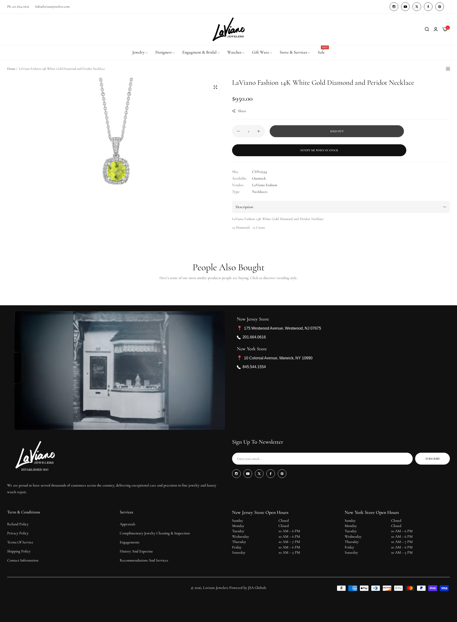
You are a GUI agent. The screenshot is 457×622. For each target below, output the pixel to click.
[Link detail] (394, 6)
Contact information (22, 560)
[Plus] (258, 131)
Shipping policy (18, 551)
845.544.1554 (254, 367)
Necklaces (259, 191)
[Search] (427, 29)
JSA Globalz (257, 587)
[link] (140, 52)
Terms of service (20, 542)
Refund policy (18, 524)
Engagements (129, 542)
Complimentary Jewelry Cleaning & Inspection (155, 533)
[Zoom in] (215, 87)
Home (11, 69)
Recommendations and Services (144, 560)
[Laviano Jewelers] (228, 29)
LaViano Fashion (264, 185)
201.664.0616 (254, 337)
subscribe (432, 458)
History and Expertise (136, 551)
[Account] (436, 29)
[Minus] (238, 131)
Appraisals (127, 524)
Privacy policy (18, 533)
